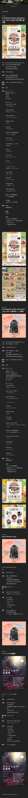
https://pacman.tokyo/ (11, 583)
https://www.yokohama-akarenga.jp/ (14, 356)
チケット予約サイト (11, 610)
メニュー (15, 6)
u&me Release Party (9, 536)
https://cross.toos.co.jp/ (12, 712)
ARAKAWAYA (7, 2)
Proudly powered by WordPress (9, 794)
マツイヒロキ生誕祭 (8, 653)
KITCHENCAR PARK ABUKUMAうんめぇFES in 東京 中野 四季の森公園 (13, 20)
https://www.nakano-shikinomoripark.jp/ (15, 79)
